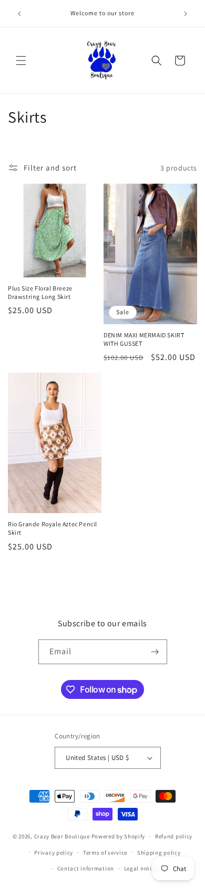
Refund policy (173, 836)
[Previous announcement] (19, 13)
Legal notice (141, 868)
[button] (21, 60)
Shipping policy (159, 852)
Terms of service (105, 852)
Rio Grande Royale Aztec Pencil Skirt (52, 528)
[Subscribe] (155, 651)
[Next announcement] (185, 13)
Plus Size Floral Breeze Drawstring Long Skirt (40, 292)
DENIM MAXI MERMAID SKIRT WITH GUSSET (144, 339)
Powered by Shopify (118, 836)
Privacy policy (53, 852)
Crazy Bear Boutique (62, 836)
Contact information (85, 868)
